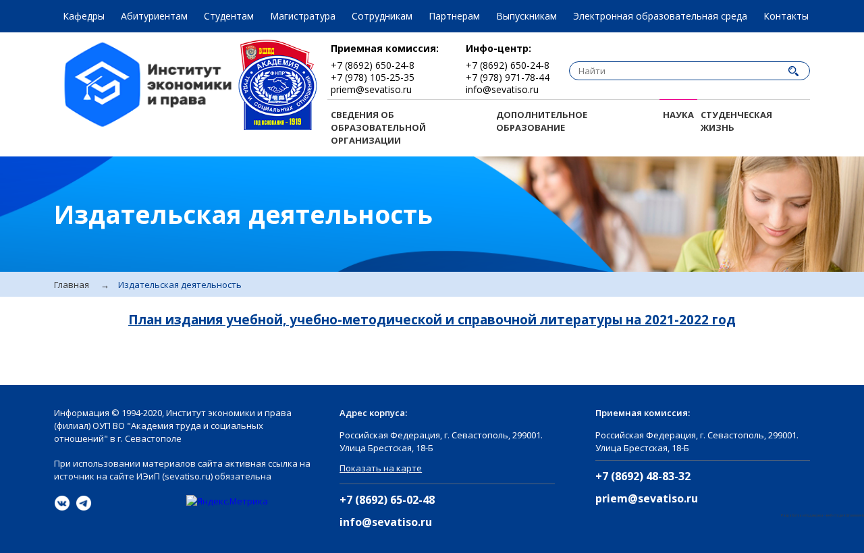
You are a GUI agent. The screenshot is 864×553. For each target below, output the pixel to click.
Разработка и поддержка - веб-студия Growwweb (822, 515)
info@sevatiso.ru (386, 522)
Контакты (786, 15)
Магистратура (302, 15)
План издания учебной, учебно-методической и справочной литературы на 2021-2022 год (432, 319)
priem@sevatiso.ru (646, 498)
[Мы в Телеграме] (84, 503)
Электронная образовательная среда (660, 15)
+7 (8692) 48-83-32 (643, 476)
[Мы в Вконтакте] (62, 503)
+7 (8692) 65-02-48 (387, 500)
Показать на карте (381, 468)
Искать (793, 70)
